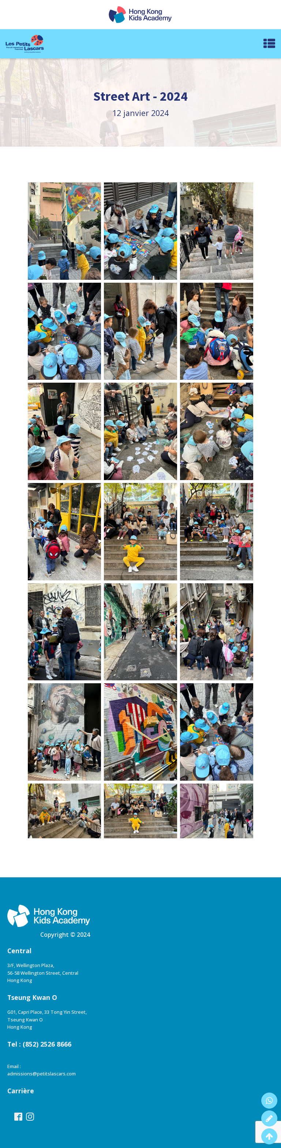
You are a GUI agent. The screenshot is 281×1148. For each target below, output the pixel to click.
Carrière (20, 1090)
